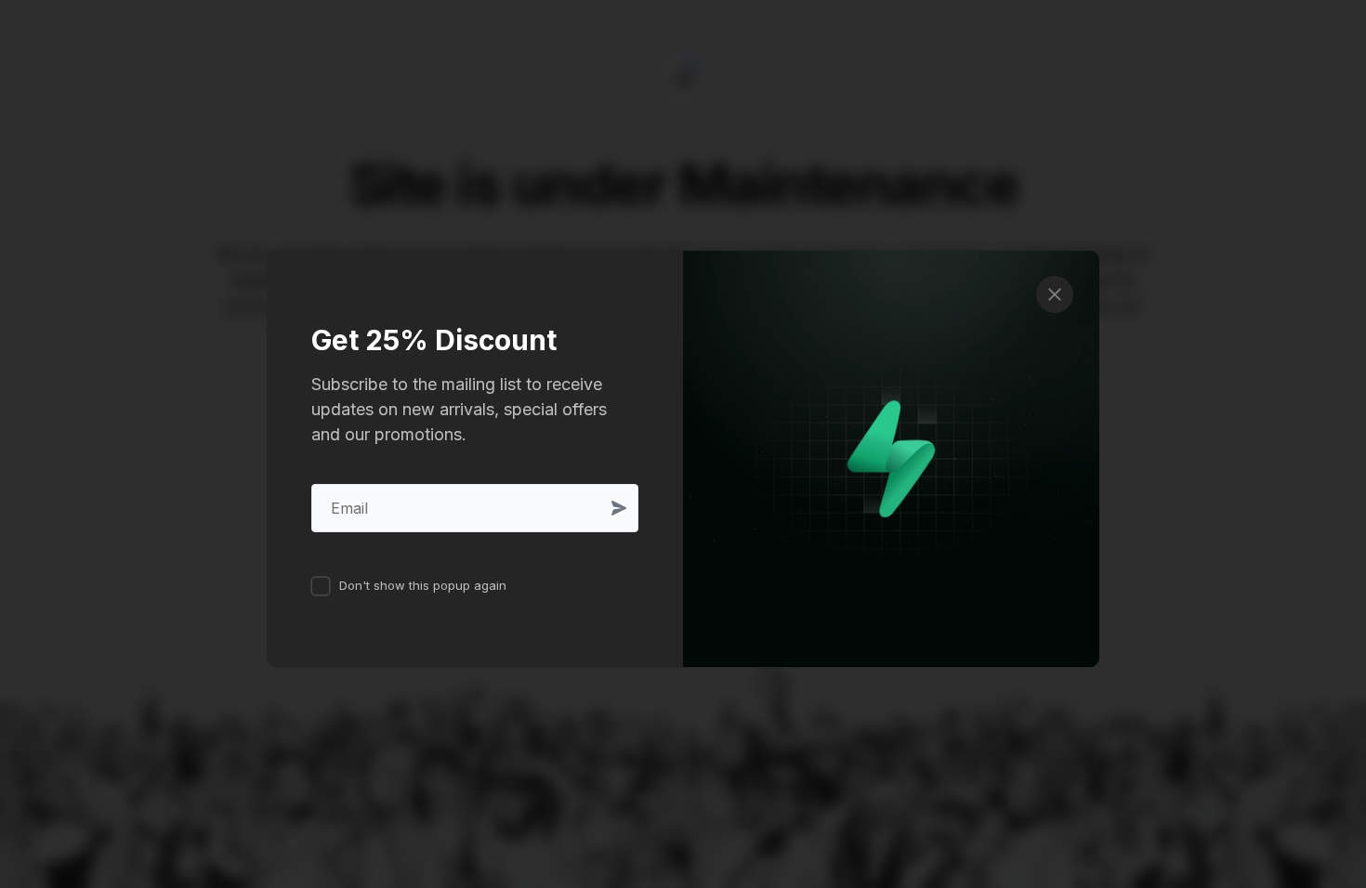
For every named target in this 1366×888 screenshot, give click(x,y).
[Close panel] (1054, 294)
